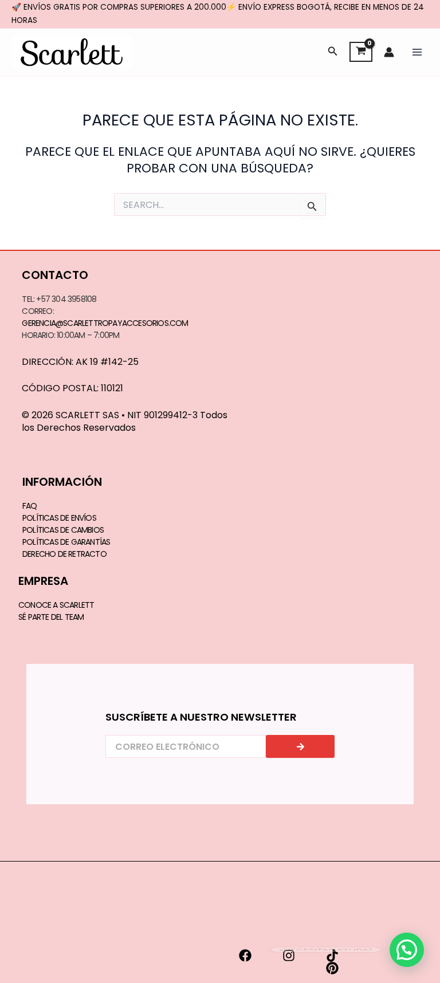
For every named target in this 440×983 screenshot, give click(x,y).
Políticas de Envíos (59, 518)
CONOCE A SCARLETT (56, 605)
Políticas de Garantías (66, 542)
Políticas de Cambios (63, 530)
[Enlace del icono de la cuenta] (389, 52)
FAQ (29, 506)
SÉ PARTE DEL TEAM (51, 617)
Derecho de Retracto (64, 554)
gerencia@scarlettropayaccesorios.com (105, 323)
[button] (333, 52)
